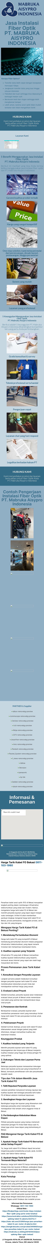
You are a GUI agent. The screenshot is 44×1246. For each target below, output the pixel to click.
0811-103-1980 (26, 1206)
